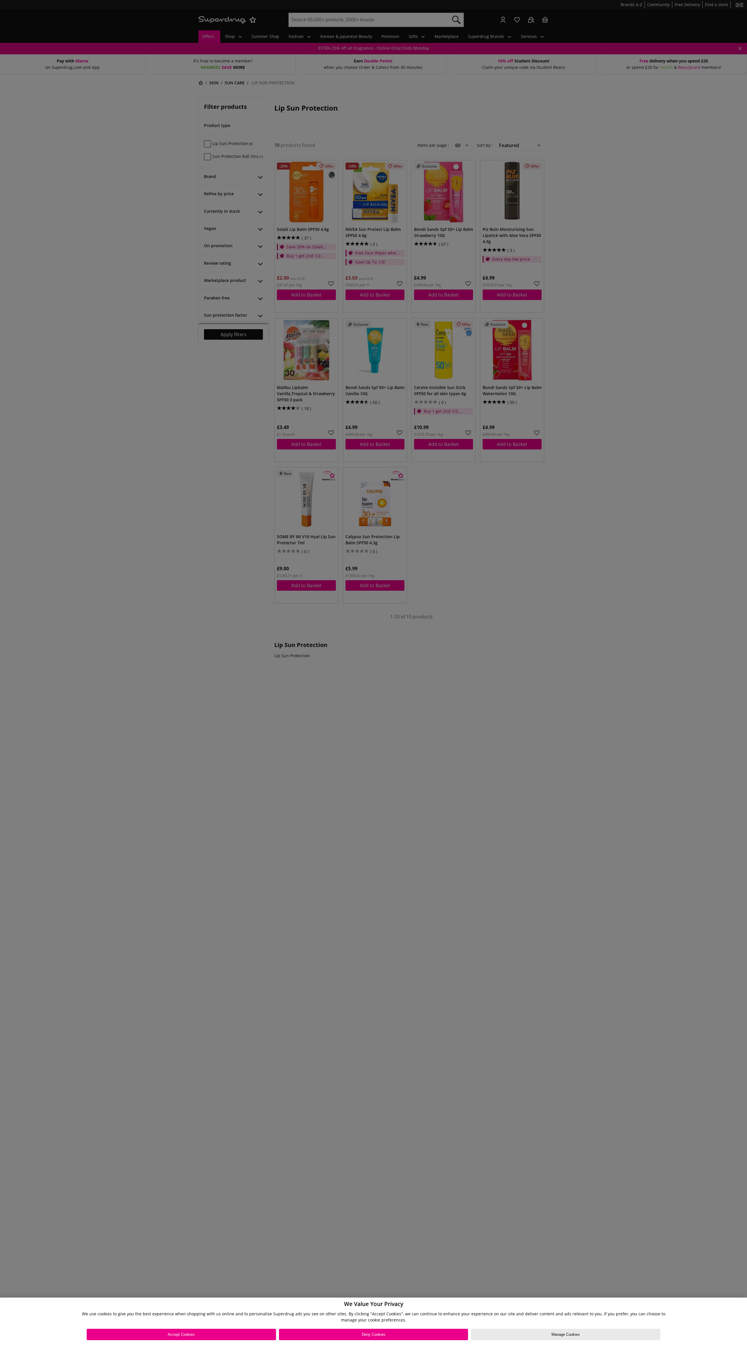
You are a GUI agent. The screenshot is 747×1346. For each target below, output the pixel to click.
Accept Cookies (181, 1334)
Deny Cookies (373, 1334)
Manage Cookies (565, 1334)
